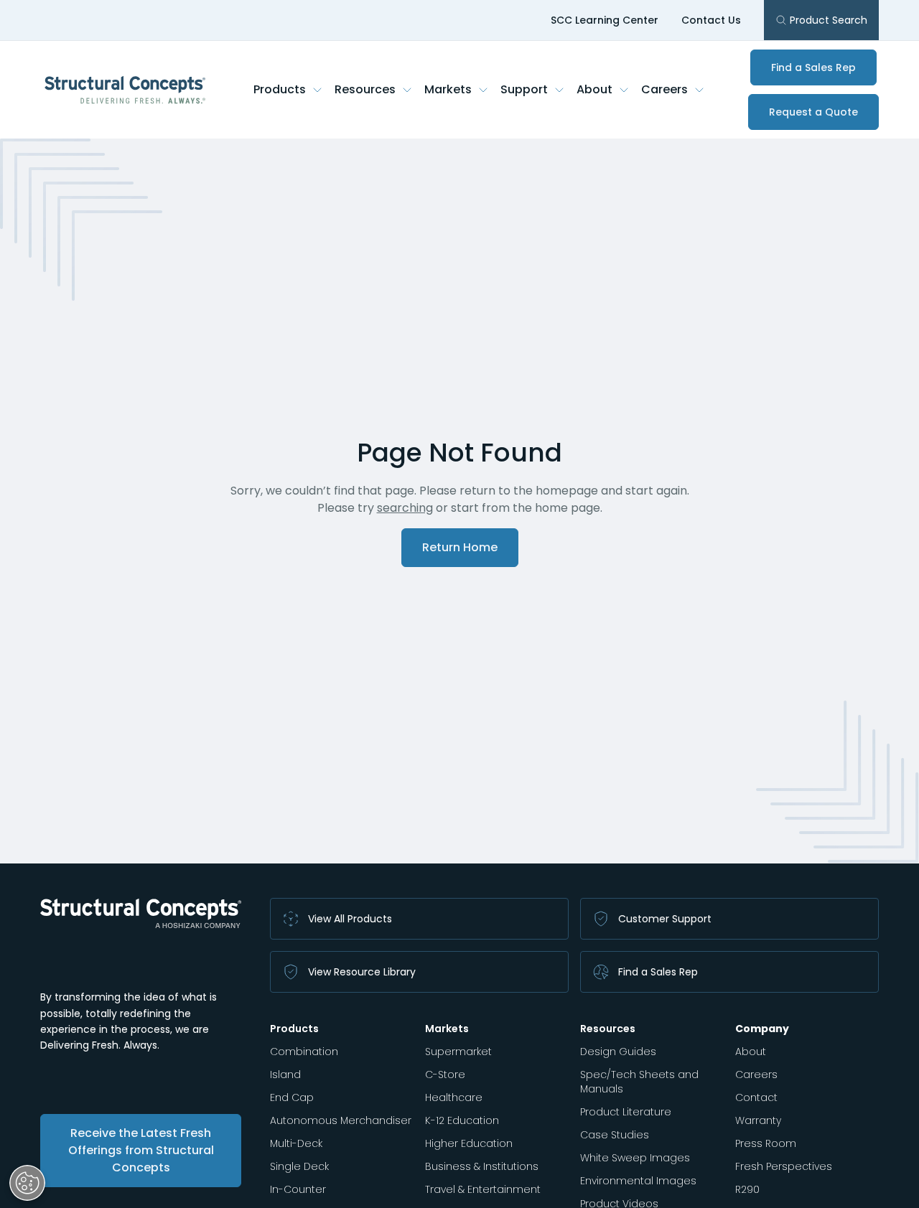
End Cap (292, 1097)
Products (279, 89)
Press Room (765, 1143)
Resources (365, 89)
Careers (664, 89)
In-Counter (298, 1189)
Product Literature (625, 1112)
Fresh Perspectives (783, 1166)
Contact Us (711, 20)
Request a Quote (813, 112)
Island (285, 1074)
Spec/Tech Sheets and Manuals (639, 1081)
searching (405, 508)
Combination (304, 1051)
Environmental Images (638, 1181)
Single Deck (299, 1166)
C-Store (445, 1074)
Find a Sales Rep (813, 67)
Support (524, 89)
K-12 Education (462, 1120)
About (594, 89)
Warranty (758, 1120)
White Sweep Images (635, 1158)
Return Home (460, 547)
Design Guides (618, 1051)
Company (762, 1028)
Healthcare (453, 1097)
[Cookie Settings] (27, 1183)
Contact (756, 1097)
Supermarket (458, 1051)
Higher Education (469, 1143)
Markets (448, 89)
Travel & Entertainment (483, 1189)
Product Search (828, 20)
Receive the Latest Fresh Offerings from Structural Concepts (141, 1150)
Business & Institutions (481, 1166)
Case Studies (614, 1135)
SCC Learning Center (604, 20)
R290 (747, 1189)
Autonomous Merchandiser (340, 1120)
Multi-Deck (296, 1143)
